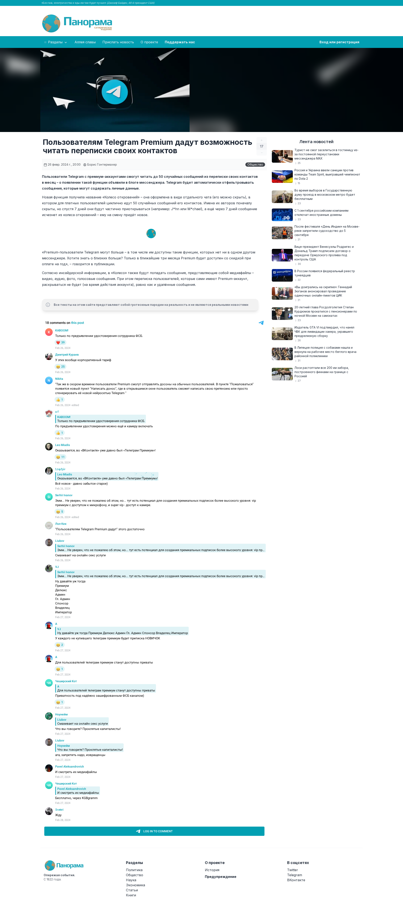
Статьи (132, 890)
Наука (131, 880)
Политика (134, 870)
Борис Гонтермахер (101, 164)
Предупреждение (220, 877)
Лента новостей (316, 141)
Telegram (294, 875)
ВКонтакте (296, 880)
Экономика (135, 885)
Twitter (292, 870)
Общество (255, 164)
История (212, 870)
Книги (131, 895)
